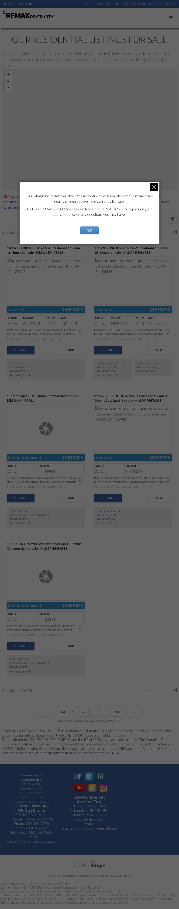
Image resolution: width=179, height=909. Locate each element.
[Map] (89, 130)
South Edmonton (31, 779)
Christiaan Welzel (76, 875)
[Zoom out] (8, 81)
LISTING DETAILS (20, 350)
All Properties (13, 196)
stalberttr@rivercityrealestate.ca (89, 828)
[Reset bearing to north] (8, 88)
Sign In (8, 4)
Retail (166, 201)
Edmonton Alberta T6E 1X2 (31, 819)
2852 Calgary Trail (31, 784)
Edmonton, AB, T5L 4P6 (89, 810)
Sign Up (25, 4)
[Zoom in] (8, 74)
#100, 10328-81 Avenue (31, 814)
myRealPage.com (89, 866)
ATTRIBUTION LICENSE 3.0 (114, 875)
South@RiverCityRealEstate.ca (34, 801)
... (104, 712)
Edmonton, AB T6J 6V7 (31, 788)
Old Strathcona (31, 810)
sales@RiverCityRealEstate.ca (31, 841)
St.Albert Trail (89, 801)
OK (89, 230)
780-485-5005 (35, 793)
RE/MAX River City (31, 775)
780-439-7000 (18, 371)
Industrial (9, 201)
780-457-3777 (18, 519)
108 (117, 712)
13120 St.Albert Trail (89, 806)
